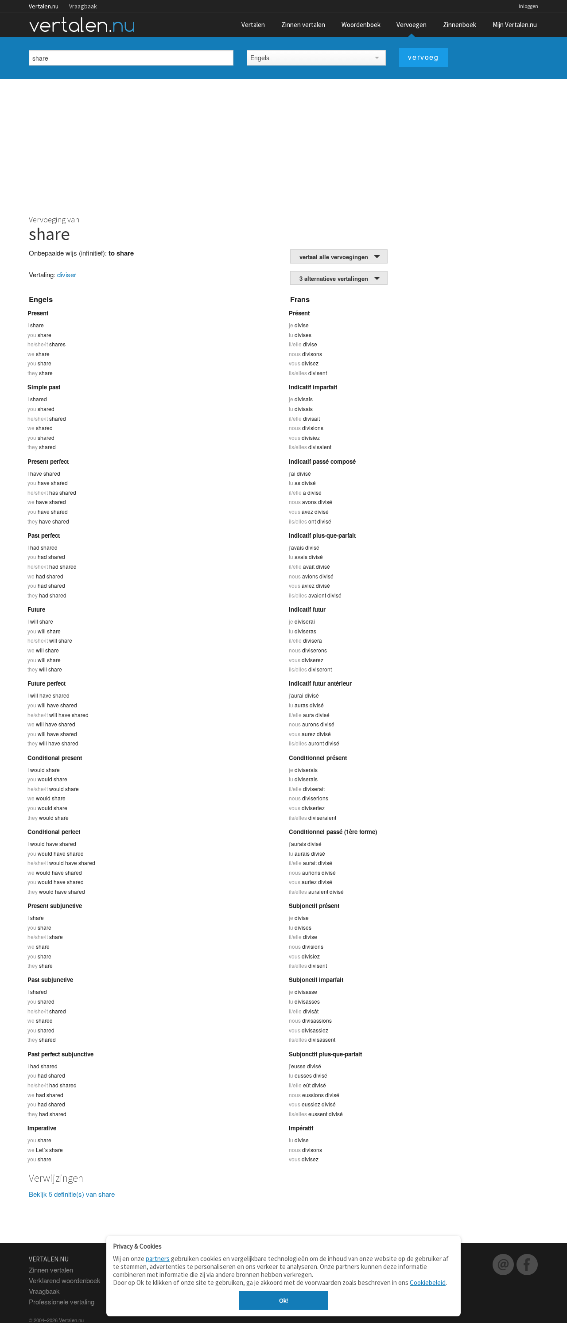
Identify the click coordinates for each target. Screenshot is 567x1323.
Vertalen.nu (43, 6)
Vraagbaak (83, 6)
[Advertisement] (283, 145)
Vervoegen (411, 24)
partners (158, 1258)
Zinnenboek (459, 24)
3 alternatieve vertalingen (333, 278)
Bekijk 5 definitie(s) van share (72, 1194)
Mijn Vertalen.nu (515, 24)
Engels (259, 57)
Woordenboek (361, 24)
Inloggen (528, 6)
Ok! (283, 1300)
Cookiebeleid (428, 1282)
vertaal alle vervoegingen (333, 256)
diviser (66, 274)
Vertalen (253, 24)
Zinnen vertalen (303, 24)
